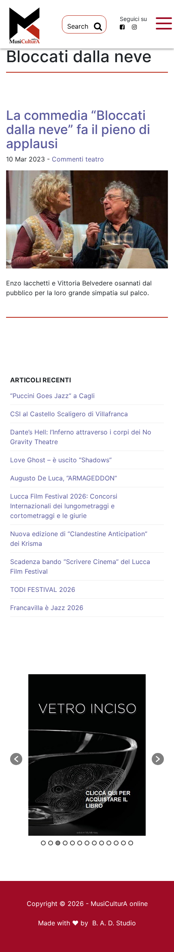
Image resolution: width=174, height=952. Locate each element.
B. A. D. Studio (114, 923)
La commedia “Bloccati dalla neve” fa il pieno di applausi (78, 129)
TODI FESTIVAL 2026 (42, 589)
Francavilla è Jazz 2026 (46, 608)
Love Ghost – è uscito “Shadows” (61, 460)
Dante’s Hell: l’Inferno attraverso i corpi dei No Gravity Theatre (80, 437)
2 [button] (50, 843)
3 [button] (57, 843)
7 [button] (87, 843)
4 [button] (65, 843)
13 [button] (130, 843)
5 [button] (72, 843)
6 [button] (79, 843)
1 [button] (43, 843)
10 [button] (108, 843)
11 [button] (116, 843)
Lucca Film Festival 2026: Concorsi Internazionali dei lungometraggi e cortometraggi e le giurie (63, 506)
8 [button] (94, 843)
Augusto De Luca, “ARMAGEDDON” (63, 478)
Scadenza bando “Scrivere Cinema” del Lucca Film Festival (80, 566)
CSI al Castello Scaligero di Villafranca (69, 414)
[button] (16, 759)
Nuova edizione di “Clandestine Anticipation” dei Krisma (78, 538)
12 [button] (123, 843)
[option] (87, 755)
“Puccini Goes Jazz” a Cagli (52, 396)
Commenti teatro (78, 159)
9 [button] (101, 843)
